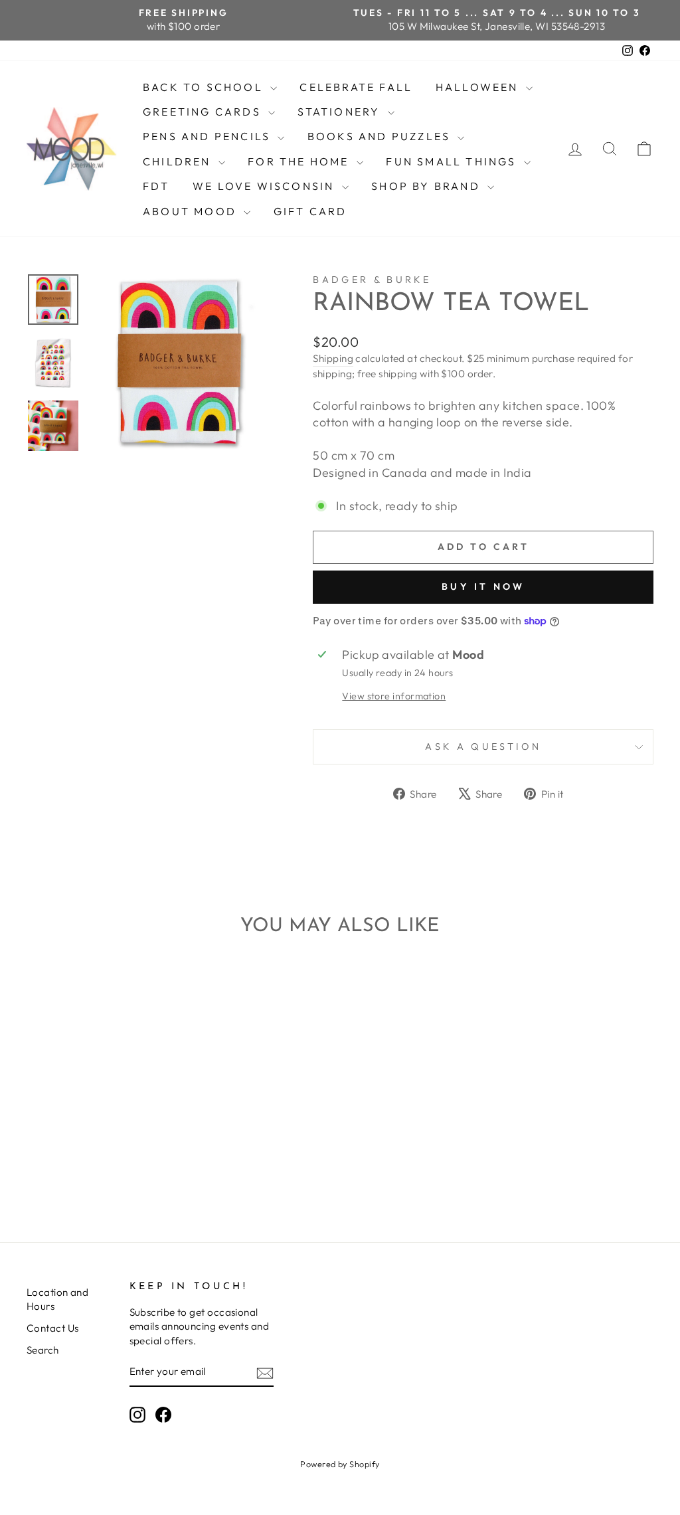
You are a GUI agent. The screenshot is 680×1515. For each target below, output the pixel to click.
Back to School (205, 87)
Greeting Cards (204, 111)
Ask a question (483, 747)
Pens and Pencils (208, 136)
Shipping (333, 358)
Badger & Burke (371, 280)
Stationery (341, 111)
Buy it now (483, 586)
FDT (156, 186)
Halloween (479, 87)
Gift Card (310, 211)
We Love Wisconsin (266, 186)
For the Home (300, 161)
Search (43, 1350)
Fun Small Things (453, 161)
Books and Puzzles (381, 136)
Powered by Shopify (339, 1464)
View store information (394, 696)
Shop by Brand (427, 186)
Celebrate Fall (355, 87)
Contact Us (53, 1328)
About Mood (191, 211)
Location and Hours (57, 1299)
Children (179, 161)
